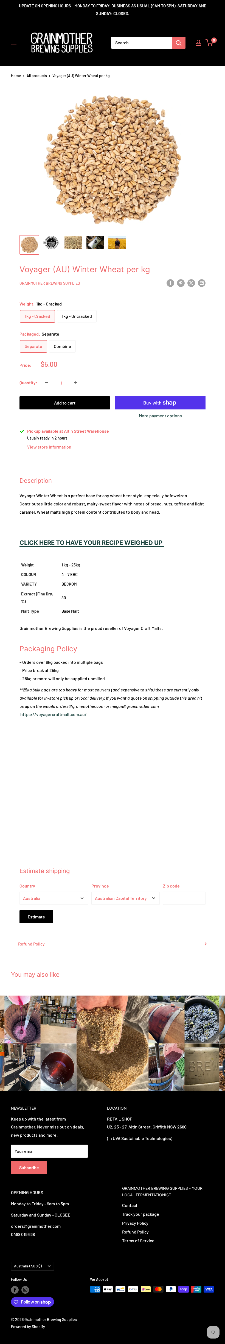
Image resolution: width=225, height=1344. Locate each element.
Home (16, 75)
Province (100, 885)
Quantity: (28, 382)
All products (37, 75)
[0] (209, 42)
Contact (129, 1205)
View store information (49, 446)
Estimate (36, 916)
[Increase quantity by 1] (75, 382)
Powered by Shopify (28, 1326)
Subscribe (29, 1167)
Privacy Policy (135, 1223)
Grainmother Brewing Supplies (49, 283)
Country (27, 885)
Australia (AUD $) (28, 1266)
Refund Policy (31, 943)
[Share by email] (202, 282)
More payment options (160, 415)
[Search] (178, 43)
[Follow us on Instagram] (25, 1290)
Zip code (171, 885)
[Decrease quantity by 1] (46, 382)
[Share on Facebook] (170, 282)
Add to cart (64, 402)
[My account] (198, 43)
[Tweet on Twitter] (191, 282)
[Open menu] (13, 43)
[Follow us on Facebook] (15, 1290)
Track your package (140, 1214)
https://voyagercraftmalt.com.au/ (53, 714)
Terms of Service (138, 1240)
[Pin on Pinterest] (181, 282)
